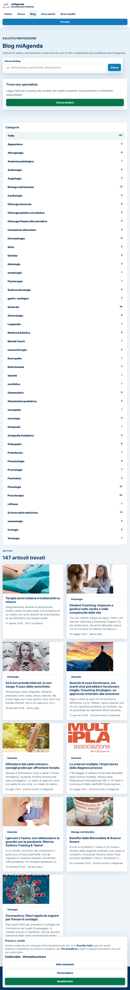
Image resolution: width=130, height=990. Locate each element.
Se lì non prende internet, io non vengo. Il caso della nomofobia (29, 684)
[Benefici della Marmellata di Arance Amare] (90, 811)
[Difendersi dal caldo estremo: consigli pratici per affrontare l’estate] (26, 737)
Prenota (65, 21)
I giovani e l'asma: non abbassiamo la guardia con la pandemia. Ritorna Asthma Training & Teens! (32, 841)
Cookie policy (13, 956)
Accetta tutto (65, 981)
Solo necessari (65, 964)
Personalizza (65, 972)
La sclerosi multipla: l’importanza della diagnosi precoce (93, 766)
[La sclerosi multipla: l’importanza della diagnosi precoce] (90, 737)
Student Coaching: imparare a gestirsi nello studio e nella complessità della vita (91, 608)
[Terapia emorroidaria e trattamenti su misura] (26, 579)
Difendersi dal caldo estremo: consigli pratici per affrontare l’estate (32, 766)
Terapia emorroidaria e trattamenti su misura (33, 600)
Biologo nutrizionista (82, 832)
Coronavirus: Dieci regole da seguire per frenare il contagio (32, 917)
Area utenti (48, 14)
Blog (33, 14)
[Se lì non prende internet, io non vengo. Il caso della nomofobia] (26, 656)
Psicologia (77, 599)
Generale (76, 676)
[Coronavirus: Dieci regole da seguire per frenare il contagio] (26, 889)
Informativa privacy (34, 956)
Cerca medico (65, 102)
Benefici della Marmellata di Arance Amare (95, 840)
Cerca (21, 14)
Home (8, 14)
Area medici (67, 14)
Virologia (12, 909)
